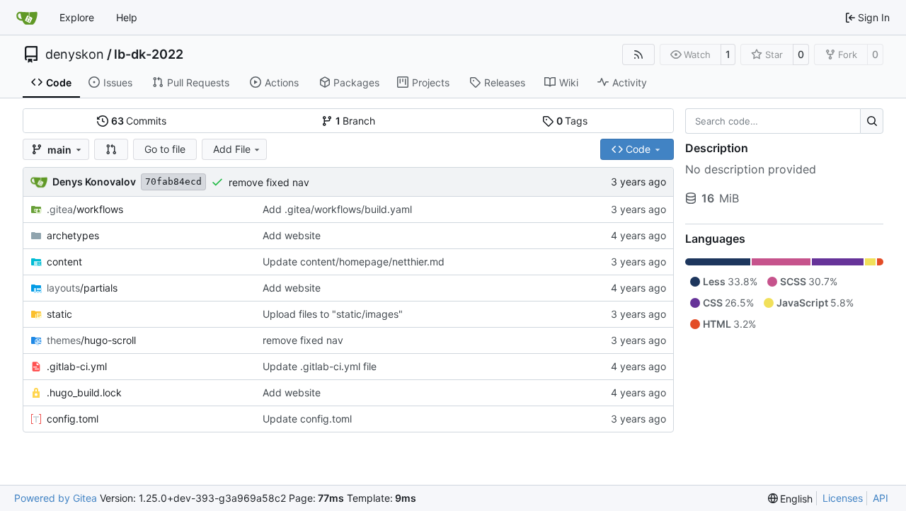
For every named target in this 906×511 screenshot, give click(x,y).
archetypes (73, 235)
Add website (292, 235)
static (59, 314)
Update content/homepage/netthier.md (354, 262)
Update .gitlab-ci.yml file (320, 366)
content (64, 262)
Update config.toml (307, 419)
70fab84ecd (173, 181)
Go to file (164, 149)
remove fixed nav (269, 182)
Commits (139, 121)
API (880, 498)
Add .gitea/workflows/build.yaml (337, 209)
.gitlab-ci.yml (77, 366)
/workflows (85, 209)
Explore (76, 17)
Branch (356, 121)
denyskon (74, 54)
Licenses (842, 498)
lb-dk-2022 (148, 54)
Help (126, 17)
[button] (111, 149)
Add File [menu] (232, 149)
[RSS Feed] (638, 54)
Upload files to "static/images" (333, 314)
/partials (82, 288)
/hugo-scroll (91, 340)
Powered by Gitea (55, 498)
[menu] (790, 499)
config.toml (72, 419)
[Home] (27, 17)
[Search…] (871, 121)
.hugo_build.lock (84, 392)
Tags (572, 121)
